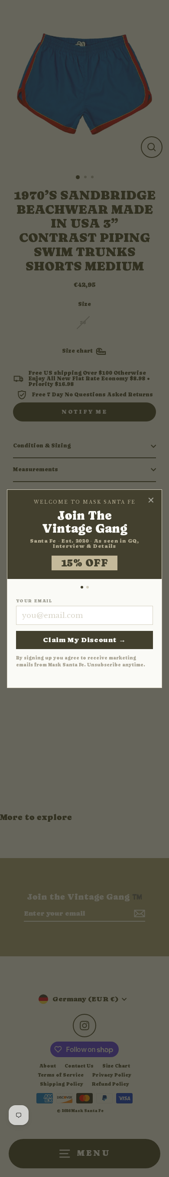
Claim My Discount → (84, 640)
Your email (34, 601)
